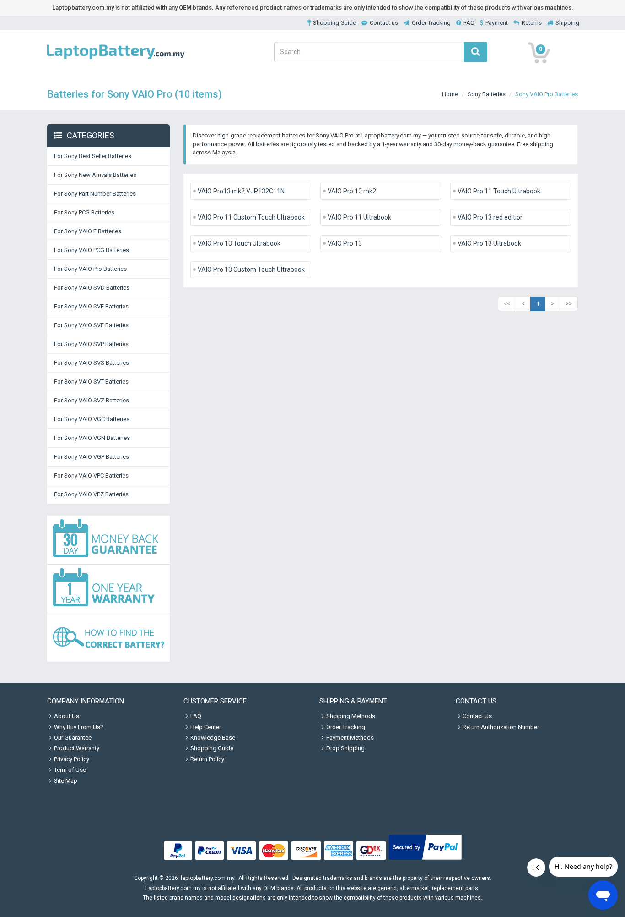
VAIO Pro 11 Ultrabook (359, 217)
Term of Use (70, 769)
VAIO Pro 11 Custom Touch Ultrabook (251, 217)
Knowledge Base (212, 737)
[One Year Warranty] (108, 589)
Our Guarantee (73, 737)
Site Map (65, 780)
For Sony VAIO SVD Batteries (91, 287)
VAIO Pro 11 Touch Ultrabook (499, 191)
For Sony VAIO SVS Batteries (91, 362)
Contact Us (477, 716)
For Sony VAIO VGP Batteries (91, 456)
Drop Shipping (345, 748)
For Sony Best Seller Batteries (92, 156)
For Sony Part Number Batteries (95, 193)
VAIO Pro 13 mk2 (352, 191)
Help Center (205, 727)
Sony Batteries (487, 94)
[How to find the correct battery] (108, 637)
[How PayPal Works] (425, 860)
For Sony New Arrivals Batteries (95, 174)
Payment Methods (350, 737)
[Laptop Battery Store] (115, 59)
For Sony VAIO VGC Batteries (91, 419)
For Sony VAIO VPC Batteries (91, 475)
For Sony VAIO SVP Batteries (91, 343)
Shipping (567, 22)
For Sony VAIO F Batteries (87, 231)
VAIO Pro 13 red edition (491, 217)
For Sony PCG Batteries (84, 212)
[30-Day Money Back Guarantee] (108, 540)
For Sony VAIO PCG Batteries (91, 250)
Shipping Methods (350, 716)
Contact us (384, 22)
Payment (496, 22)
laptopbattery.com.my (207, 878)
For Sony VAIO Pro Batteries (90, 268)
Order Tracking (431, 22)
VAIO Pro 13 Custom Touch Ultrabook (251, 269)
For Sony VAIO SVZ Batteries (91, 400)
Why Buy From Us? (78, 727)
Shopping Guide (334, 22)
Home (450, 94)
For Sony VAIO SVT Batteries (91, 381)
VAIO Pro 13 (345, 243)
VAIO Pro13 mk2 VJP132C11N (241, 191)
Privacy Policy (71, 759)
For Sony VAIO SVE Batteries (91, 306)
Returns (532, 22)
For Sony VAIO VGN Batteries (92, 437)
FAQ (468, 22)
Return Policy (207, 759)
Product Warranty (76, 748)
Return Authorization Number (501, 727)
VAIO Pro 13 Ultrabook (489, 243)
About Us (66, 716)
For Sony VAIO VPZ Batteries (91, 494)
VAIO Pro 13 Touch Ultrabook (239, 243)
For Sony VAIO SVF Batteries (91, 325)
